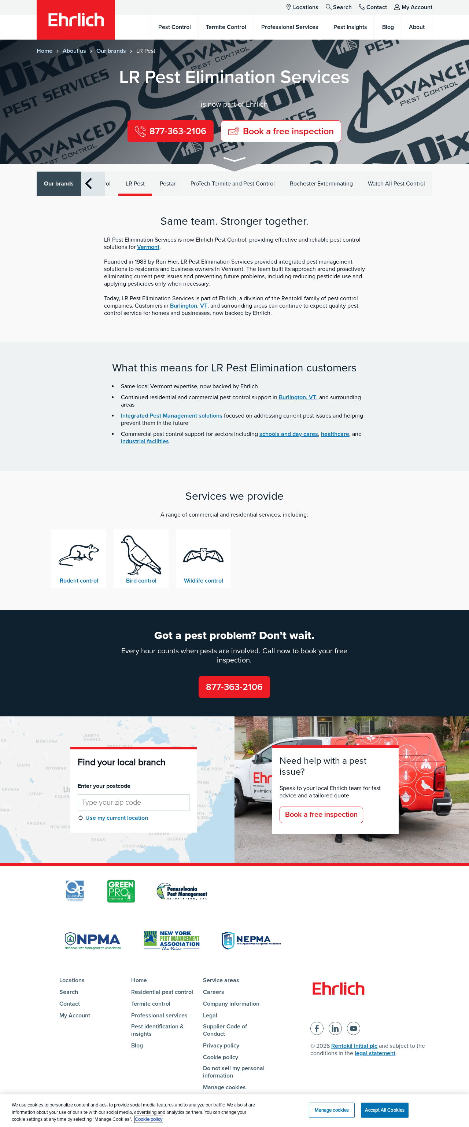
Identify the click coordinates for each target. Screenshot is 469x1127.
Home (44, 51)
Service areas (221, 980)
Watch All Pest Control (396, 183)
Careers (213, 992)
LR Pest (135, 183)
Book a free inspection (321, 814)
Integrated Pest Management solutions (171, 415)
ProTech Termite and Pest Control (233, 183)
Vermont (148, 247)
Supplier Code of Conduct (225, 1030)
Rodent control (79, 580)
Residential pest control (162, 992)
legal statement (375, 1053)
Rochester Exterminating (321, 183)
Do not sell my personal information (234, 1072)
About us (74, 51)
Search (342, 7)
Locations (305, 7)
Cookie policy (220, 1057)
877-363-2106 (234, 687)
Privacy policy (221, 1045)
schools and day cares (288, 434)
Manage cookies (224, 1087)
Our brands (111, 51)
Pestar (168, 183)
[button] (234, 161)
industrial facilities (145, 441)
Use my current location (116, 818)
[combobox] (134, 802)
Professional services (159, 1015)
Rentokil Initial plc (354, 1046)
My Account (417, 7)
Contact (376, 7)
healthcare (335, 434)
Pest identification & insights (157, 1030)
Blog (137, 1045)
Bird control (141, 580)
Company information (231, 1003)
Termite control (150, 1003)
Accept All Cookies (385, 1110)
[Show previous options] (88, 183)
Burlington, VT (188, 305)
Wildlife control (203, 580)
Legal (210, 1015)
